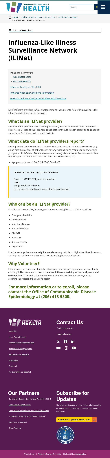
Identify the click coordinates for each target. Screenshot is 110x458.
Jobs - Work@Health (17, 337)
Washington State (22, 76)
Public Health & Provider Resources (38, 17)
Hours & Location (64, 334)
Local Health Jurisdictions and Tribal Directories (29, 410)
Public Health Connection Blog (21, 342)
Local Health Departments (20, 404)
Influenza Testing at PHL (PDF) (25, 87)
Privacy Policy (29, 454)
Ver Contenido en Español (20, 371)
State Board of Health (18, 422)
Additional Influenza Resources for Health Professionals (38, 98)
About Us (12, 331)
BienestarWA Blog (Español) (20, 348)
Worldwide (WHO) (22, 81)
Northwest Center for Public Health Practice (27, 416)
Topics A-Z (13, 366)
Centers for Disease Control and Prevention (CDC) (30, 399)
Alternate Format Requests (49, 454)
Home (16, 17)
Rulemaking (14, 360)
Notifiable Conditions (68, 17)
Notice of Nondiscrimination (74, 454)
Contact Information (65, 328)
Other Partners (15, 428)
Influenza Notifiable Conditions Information (32, 92)
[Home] (30, 7)
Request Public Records (19, 354)
